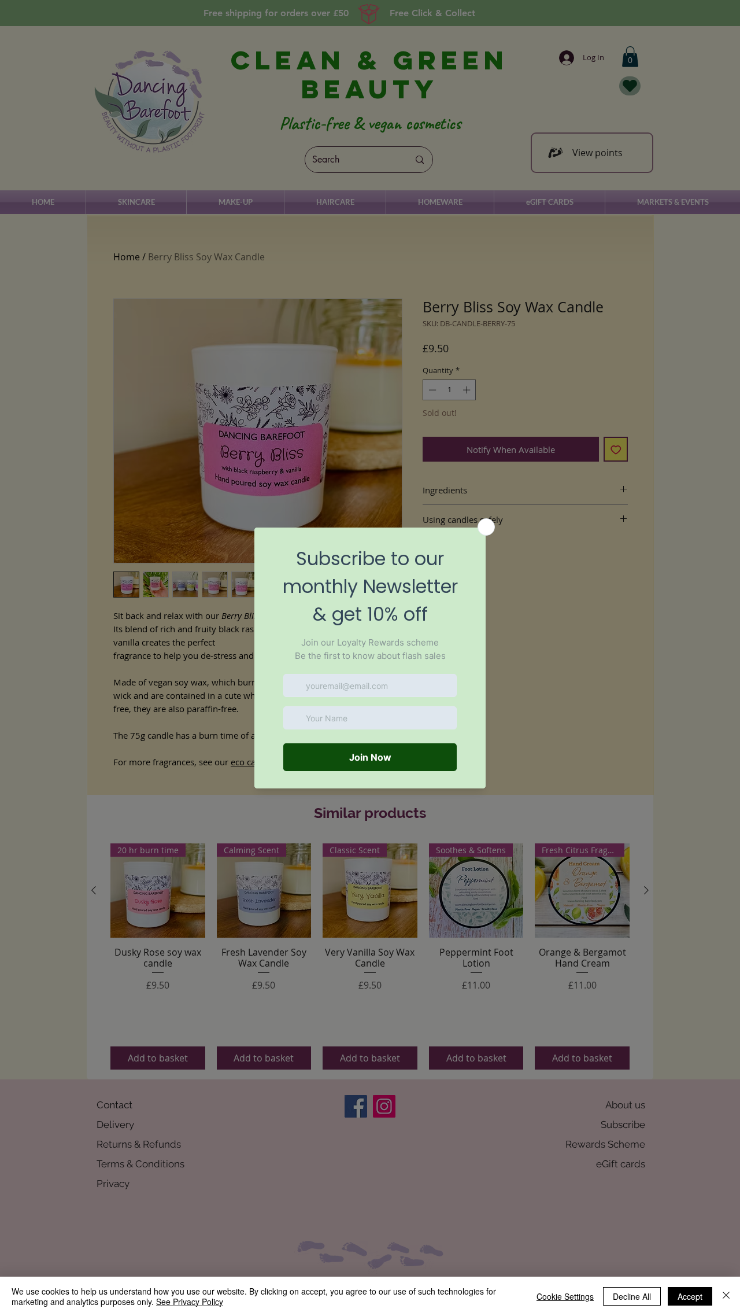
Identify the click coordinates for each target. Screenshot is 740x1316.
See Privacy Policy (189, 1301)
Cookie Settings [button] (565, 1296)
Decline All (632, 1296)
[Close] (726, 1296)
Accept (690, 1296)
